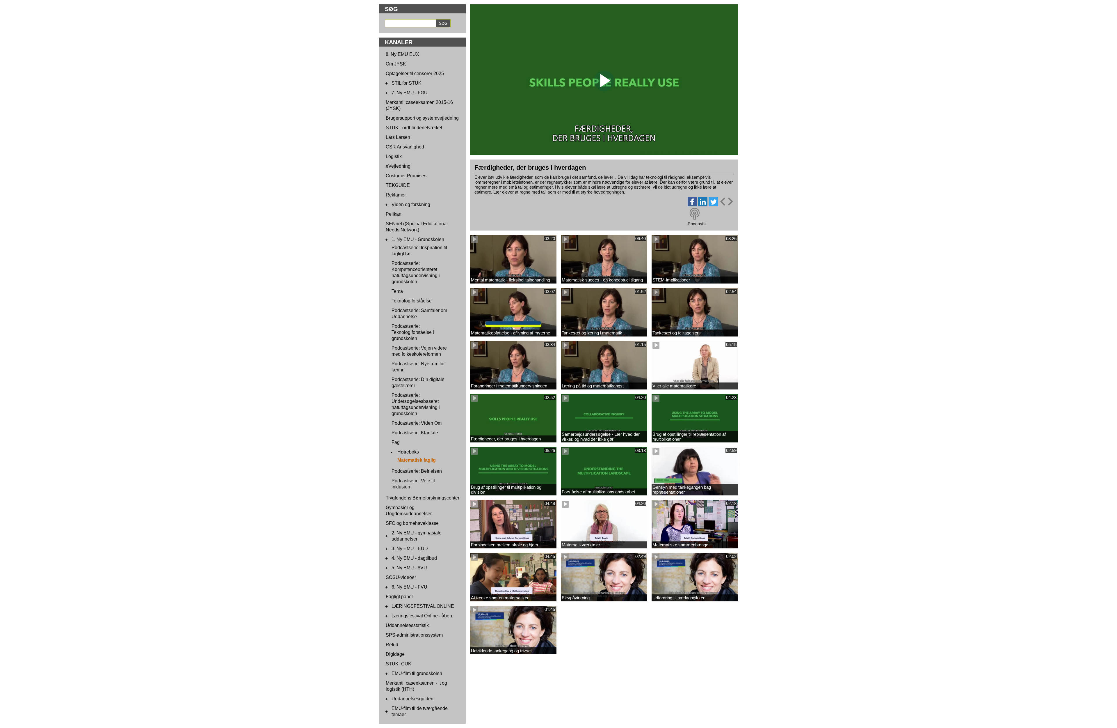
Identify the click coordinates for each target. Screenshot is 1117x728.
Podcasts (697, 223)
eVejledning (398, 166)
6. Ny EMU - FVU (409, 586)
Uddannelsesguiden (412, 698)
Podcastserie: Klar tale (415, 432)
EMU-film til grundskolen (417, 673)
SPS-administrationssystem (414, 635)
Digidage (395, 654)
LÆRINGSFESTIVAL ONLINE (423, 606)
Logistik (394, 156)
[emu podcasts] (695, 214)
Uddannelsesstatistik (407, 625)
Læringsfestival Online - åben (422, 615)
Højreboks (408, 451)
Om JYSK (396, 63)
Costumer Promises (406, 175)
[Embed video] (726, 201)
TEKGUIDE (398, 185)
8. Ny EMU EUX (402, 54)
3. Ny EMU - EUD (410, 548)
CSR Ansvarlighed (405, 146)
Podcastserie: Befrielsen (417, 471)
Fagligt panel (399, 596)
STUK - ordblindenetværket (414, 127)
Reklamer (396, 194)
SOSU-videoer (401, 577)
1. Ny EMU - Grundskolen (418, 239)
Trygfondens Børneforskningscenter (422, 497)
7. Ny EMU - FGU (410, 92)
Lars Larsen (398, 137)
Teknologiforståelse (412, 300)
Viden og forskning (411, 204)
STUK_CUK (398, 663)
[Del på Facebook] (692, 204)
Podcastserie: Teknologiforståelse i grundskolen (413, 332)
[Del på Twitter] (713, 204)
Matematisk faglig (416, 460)
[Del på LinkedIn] (702, 204)
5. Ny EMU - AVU (409, 567)
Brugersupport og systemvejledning (422, 118)
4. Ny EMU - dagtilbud (414, 558)
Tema (397, 291)
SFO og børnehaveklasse (412, 523)
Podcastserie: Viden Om (417, 423)
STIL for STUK (406, 83)
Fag (396, 442)
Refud (392, 644)
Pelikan (393, 214)
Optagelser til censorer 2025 (415, 73)
